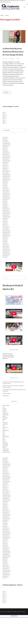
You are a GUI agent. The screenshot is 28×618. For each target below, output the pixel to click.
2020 (4, 121)
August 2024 (5, 162)
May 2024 (5, 166)
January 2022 (5, 210)
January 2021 (5, 229)
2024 (4, 115)
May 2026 (5, 138)
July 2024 (4, 163)
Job (3, 425)
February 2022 (6, 208)
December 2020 (6, 230)
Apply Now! (5, 358)
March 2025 (5, 151)
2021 (4, 120)
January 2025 (5, 154)
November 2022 (6, 194)
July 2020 (4, 238)
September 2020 (6, 235)
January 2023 (5, 191)
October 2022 (5, 196)
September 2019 (6, 254)
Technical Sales (6, 395)
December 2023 (6, 174)
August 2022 (5, 199)
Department (6, 414)
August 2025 (5, 146)
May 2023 (5, 185)
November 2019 (6, 250)
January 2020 (5, 247)
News (4, 435)
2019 (4, 123)
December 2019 (6, 249)
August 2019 (5, 255)
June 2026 (5, 137)
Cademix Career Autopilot (8, 355)
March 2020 (5, 244)
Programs (5, 442)
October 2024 (5, 159)
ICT (3, 421)
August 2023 (5, 180)
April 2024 (5, 168)
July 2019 (4, 257)
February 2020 (6, 246)
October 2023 (5, 177)
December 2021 (6, 212)
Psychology (5, 444)
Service (4, 447)
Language (5, 427)
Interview (5, 422)
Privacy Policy (14, 615)
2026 (4, 112)
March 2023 (5, 188)
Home (2, 15)
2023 (4, 117)
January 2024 (5, 173)
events (4, 419)
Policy (4, 439)
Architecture (6, 405)
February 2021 (6, 227)
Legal (4, 428)
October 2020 (5, 233)
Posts (4, 441)
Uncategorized (6, 452)
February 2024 (6, 171)
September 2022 (6, 198)
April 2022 (5, 205)
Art (3, 407)
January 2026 (5, 142)
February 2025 (6, 152)
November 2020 (6, 232)
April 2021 (5, 224)
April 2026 (5, 140)
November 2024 (6, 157)
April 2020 (5, 243)
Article (17, 58)
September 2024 (6, 160)
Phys (4, 438)
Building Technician (7, 393)
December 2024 (6, 156)
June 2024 (5, 165)
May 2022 (5, 204)
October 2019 (5, 252)
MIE (3, 433)
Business (5, 410)
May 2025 (5, 149)
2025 (4, 113)
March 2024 (5, 170)
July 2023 (4, 182)
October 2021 (5, 215)
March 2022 (5, 207)
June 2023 (5, 184)
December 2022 (6, 193)
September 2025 (6, 145)
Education (5, 417)
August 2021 (5, 218)
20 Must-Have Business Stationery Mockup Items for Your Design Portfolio (13, 52)
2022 (4, 118)
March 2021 (5, 226)
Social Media (6, 449)
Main (4, 432)
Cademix (12, 58)
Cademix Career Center (7, 353)
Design (4, 416)
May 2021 (5, 222)
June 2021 (5, 221)
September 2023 (6, 179)
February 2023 (6, 190)
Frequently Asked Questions (8, 357)
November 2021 (6, 213)
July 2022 (4, 201)
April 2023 (5, 187)
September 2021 (6, 216)
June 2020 (5, 240)
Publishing (5, 446)
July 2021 (4, 219)
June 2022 (5, 202)
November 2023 (6, 176)
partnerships (6, 436)
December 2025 (6, 143)
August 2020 (5, 236)
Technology (6, 450)
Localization (6, 430)
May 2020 (5, 241)
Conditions (5, 413)
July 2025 (4, 148)
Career (4, 411)
